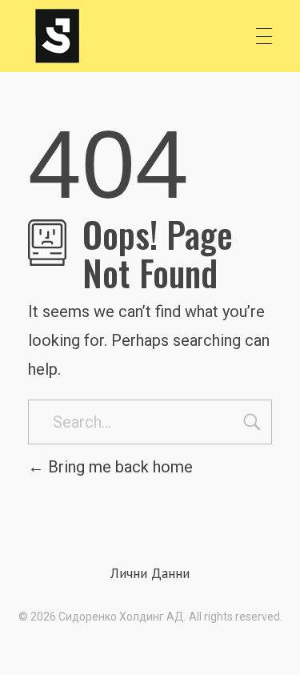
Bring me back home (118, 466)
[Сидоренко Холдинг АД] (57, 36)
